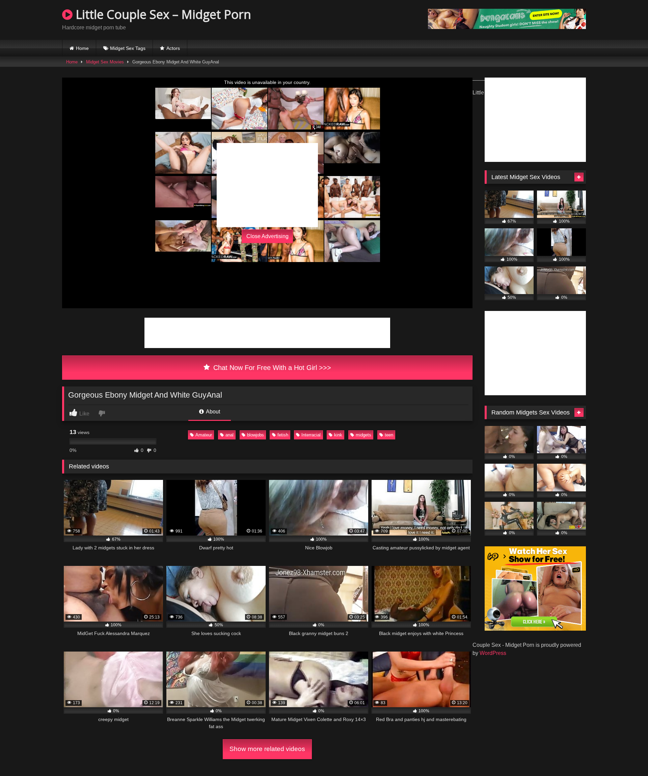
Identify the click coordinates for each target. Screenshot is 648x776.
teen (389, 434)
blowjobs (255, 434)
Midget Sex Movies (105, 61)
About (212, 411)
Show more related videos (267, 748)
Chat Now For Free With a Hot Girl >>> (271, 367)
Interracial (311, 434)
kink (338, 434)
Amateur (203, 434)
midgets (363, 434)
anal (229, 434)
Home (82, 48)
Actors (173, 48)
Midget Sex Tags (127, 48)
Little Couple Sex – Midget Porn (162, 14)
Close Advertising (267, 236)
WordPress (493, 653)
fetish (282, 434)
